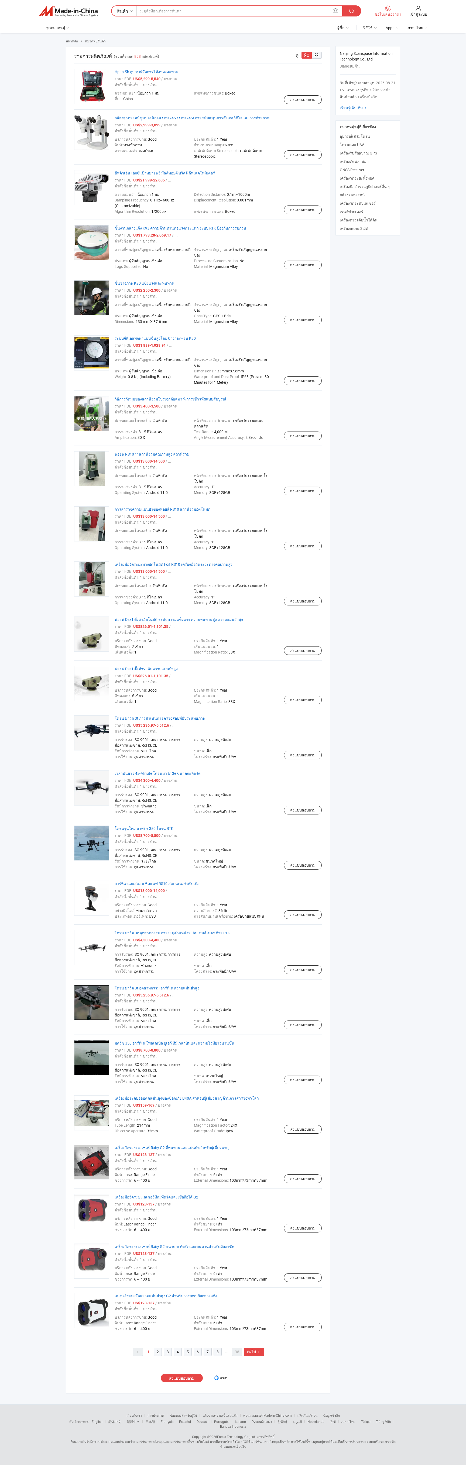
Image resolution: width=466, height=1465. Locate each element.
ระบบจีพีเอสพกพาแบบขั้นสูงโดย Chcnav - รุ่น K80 (155, 338)
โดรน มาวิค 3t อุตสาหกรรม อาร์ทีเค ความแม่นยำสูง (157, 988)
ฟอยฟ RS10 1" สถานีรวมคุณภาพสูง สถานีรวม (152, 454)
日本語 (150, 1421)
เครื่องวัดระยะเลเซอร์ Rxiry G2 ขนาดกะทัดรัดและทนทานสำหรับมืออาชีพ (174, 1246)
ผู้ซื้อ (340, 27)
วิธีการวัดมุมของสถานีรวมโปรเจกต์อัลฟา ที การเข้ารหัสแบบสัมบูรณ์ (170, 399)
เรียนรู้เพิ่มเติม (354, 107)
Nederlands (315, 1421)
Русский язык (262, 1421)
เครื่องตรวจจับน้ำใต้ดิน (359, 220)
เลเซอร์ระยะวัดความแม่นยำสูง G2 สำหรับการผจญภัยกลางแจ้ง (166, 1295)
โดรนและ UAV (352, 144)
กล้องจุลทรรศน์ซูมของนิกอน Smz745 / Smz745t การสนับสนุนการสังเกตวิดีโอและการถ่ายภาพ (192, 117)
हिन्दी (333, 1421)
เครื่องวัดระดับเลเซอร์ (358, 203)
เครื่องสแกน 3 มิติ (354, 228)
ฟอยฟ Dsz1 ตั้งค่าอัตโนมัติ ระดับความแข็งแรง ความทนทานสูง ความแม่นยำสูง (179, 619)
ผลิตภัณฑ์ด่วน (307, 1415)
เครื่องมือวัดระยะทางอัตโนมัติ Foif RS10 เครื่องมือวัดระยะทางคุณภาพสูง (173, 564)
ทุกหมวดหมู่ (55, 27)
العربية (297, 1421)
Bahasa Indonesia (233, 1426)
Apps (390, 27)
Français (167, 1421)
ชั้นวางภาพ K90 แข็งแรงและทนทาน (144, 283)
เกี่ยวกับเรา (134, 1415)
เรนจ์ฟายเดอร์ (351, 211)
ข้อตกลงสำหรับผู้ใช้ (183, 1415)
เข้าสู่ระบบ (418, 14)
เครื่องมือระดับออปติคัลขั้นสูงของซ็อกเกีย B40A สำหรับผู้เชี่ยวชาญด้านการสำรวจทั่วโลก (187, 1098)
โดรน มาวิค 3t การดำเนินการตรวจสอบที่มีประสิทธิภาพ (160, 718)
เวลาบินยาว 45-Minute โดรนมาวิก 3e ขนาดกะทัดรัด (158, 773)
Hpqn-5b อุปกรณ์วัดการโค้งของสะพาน (147, 71)
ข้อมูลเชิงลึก (331, 1415)
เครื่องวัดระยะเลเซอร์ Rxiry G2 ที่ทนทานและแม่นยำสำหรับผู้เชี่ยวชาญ (172, 1147)
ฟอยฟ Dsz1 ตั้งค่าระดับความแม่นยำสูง (146, 668)
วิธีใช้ (367, 27)
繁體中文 (133, 1421)
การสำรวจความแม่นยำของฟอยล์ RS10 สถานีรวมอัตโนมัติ (162, 509)
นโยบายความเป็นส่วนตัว (220, 1415)
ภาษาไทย (348, 1421)
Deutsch (202, 1421)
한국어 (282, 1421)
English (97, 1421)
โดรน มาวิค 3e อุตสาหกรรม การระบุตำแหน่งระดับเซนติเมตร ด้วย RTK (172, 932)
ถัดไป (254, 1351)
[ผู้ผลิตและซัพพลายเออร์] (68, 11)
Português (221, 1421)
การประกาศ (156, 1415)
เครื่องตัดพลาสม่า (354, 161)
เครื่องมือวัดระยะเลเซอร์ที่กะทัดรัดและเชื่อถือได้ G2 (156, 1197)
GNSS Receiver (352, 169)
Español (185, 1421)
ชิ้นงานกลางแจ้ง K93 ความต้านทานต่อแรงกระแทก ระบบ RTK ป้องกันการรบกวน (180, 228)
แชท (223, 1377)
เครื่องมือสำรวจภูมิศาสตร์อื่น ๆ (365, 186)
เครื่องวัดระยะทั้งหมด (357, 178)
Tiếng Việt (383, 1421)
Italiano (240, 1421)
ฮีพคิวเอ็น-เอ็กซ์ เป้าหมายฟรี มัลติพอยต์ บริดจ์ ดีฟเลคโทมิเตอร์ (165, 173)
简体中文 (114, 1421)
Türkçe (365, 1421)
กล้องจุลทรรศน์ (352, 194)
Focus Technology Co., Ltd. (236, 1436)
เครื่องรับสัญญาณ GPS (358, 153)
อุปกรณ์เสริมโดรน (355, 136)
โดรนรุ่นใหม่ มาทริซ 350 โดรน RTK (144, 828)
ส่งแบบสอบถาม (303, 99)
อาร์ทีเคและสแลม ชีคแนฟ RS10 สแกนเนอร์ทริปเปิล (157, 883)
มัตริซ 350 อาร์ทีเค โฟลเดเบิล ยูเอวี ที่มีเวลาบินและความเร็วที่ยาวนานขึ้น (174, 1043)
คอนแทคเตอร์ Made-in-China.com (267, 1415)
